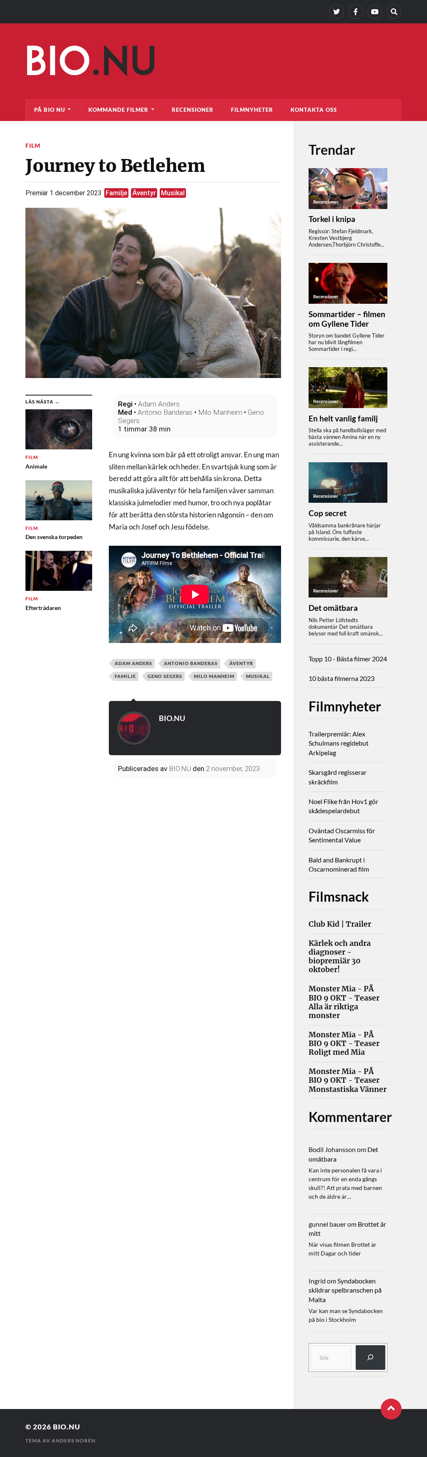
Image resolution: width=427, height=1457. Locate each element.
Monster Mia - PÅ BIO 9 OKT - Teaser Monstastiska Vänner (348, 1080)
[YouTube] (374, 11)
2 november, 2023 (233, 768)
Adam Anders (159, 404)
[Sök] (370, 1357)
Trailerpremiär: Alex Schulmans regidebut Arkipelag (339, 743)
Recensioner (193, 109)
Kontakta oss (314, 109)
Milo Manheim (220, 412)
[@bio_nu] (336, 11)
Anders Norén (73, 1440)
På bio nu (49, 109)
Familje (116, 193)
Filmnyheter (252, 109)
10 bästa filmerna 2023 (341, 678)
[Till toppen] (391, 1409)
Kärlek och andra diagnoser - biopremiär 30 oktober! (340, 956)
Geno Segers (165, 676)
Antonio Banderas (165, 412)
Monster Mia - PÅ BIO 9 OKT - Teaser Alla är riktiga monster (344, 1002)
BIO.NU (172, 718)
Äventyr (144, 193)
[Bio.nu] (213, 63)
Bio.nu (66, 1426)
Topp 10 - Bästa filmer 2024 (348, 659)
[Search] (394, 11)
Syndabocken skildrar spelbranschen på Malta (345, 1290)
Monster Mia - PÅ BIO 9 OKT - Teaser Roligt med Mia (344, 1044)
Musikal (173, 193)
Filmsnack (339, 896)
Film (32, 145)
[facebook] (355, 11)
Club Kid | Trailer (340, 924)
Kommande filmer (118, 109)
